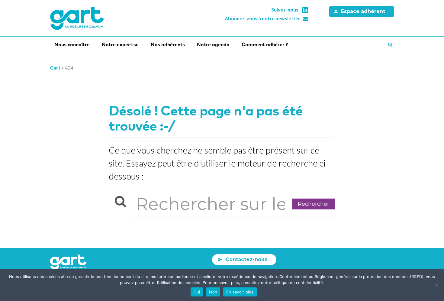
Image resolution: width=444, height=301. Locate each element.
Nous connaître (72, 44)
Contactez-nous (246, 259)
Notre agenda (213, 44)
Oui (197, 292)
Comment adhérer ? (265, 44)
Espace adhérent (363, 11)
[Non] (436, 285)
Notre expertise (120, 44)
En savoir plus (240, 292)
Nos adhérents (168, 44)
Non (213, 292)
